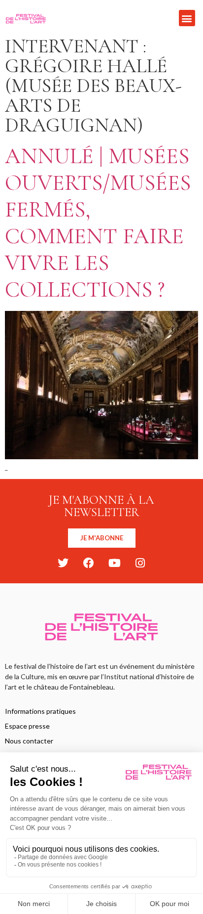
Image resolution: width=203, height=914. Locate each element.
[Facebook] (88, 563)
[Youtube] (114, 563)
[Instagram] (140, 563)
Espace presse (27, 726)
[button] (187, 18)
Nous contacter (29, 741)
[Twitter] (63, 563)
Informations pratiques (40, 711)
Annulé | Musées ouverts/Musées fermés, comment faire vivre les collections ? (98, 222)
